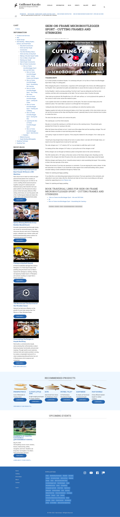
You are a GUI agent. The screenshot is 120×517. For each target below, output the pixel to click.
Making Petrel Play (50, 493)
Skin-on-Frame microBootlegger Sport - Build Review (32, 131)
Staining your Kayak (25, 60)
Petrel (52, 480)
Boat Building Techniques (55, 475)
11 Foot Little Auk (35, 392)
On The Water (53, 502)
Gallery (85, 5)
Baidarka (25, 135)
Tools (62, 490)
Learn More (19, 399)
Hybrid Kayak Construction (27, 62)
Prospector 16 (19, 392)
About (94, 5)
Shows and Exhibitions (60, 493)
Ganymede (80, 392)
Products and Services (23, 35)
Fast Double (97, 392)
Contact (18, 482)
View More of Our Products (22, 406)
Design (47, 480)
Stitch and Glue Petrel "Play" (61, 480)
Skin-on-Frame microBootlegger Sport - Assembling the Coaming (67, 201)
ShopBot (57, 206)
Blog (69, 5)
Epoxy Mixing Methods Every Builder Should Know (24, 224)
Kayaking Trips (21, 143)
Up (49, 199)
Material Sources (25, 137)
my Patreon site (66, 180)
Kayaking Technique (22, 141)
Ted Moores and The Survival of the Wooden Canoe (25, 304)
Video (61, 206)
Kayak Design (21, 39)
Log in (17, 487)
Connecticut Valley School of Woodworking (55, 497)
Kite (47, 392)
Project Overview (59, 500)
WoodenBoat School (50, 485)
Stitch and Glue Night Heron (64, 502)
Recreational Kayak (55, 478)
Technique (69, 493)
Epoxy (68, 483)
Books (53, 500)
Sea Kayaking (68, 500)
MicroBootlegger (61, 483)
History (57, 485)
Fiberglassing (64, 485)
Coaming (48, 495)
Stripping (71, 478)
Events (77, 5)
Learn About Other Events (21, 460)
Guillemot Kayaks (29, 4)
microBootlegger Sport (69, 206)
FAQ (18, 37)
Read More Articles (19, 366)
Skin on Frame (79, 206)
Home (17, 470)
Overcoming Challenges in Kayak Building (23, 340)
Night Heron (67, 488)
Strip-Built (48, 500)
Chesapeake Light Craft (51, 488)
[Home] (15, 5)
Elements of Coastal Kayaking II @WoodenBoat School (22, 438)
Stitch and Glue (64, 478)
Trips (58, 495)
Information (60, 5)
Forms (47, 502)
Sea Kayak (51, 206)
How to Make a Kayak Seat (27, 58)
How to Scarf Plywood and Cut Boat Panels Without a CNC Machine (25, 172)
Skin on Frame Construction (28, 64)
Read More (19, 199)
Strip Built (65, 475)
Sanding (62, 495)
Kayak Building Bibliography (28, 139)
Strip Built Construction (26, 46)
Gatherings (48, 490)
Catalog (49, 5)
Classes (47, 478)
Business (67, 490)
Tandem (53, 495)
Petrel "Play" (66, 392)
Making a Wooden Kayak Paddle (29, 56)
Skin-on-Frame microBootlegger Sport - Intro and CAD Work (66, 197)
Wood (67, 497)
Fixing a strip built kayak (23, 263)
